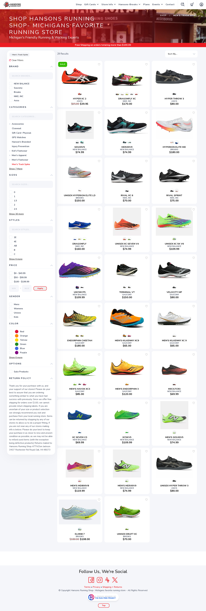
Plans (146, 4)
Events (156, 4)
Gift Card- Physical (21, 133)
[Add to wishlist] (99, 64)
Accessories (18, 124)
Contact (170, 4)
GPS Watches (19, 137)
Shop (79, 4)
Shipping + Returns (112, 587)
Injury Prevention (20, 146)
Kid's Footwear (19, 150)
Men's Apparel (19, 155)
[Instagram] (99, 580)
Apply (40, 288)
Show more (15, 168)
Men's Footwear (20, 159)
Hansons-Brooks (128, 4)
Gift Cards (90, 4)
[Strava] (107, 580)
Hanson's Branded (21, 141)
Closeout (16, 128)
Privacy (96, 587)
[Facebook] (91, 580)
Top (104, 605)
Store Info (107, 4)
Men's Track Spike (21, 164)
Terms (87, 587)
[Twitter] (115, 580)
